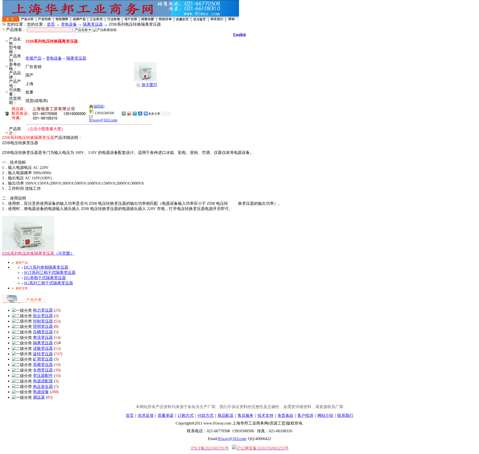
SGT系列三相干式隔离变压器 (50, 272)
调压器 (39, 397)
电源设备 (41, 392)
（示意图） (38, 253)
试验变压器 (43, 348)
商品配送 (226, 415)
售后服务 (245, 415)
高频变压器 (43, 364)
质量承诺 (166, 415)
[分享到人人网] (140, 113)
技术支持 (265, 415)
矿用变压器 (43, 359)
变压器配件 (43, 375)
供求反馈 (146, 415)
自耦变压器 (43, 332)
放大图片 (149, 85)
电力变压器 (43, 310)
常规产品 (33, 58)
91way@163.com (103, 120)
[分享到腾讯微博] (134, 113)
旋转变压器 (43, 354)
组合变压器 (43, 316)
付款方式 (206, 415)
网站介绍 (325, 415)
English (239, 34)
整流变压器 (43, 337)
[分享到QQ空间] (123, 113)
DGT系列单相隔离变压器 (46, 267)
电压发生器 (43, 386)
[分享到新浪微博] (129, 113)
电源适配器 (43, 381)
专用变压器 (43, 370)
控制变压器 (43, 321)
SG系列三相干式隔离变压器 (48, 283)
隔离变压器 (93, 24)
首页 (51, 24)
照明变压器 (43, 326)
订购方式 (186, 415)
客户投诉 (305, 415)
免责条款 (285, 415)
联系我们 (345, 415)
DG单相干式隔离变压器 (45, 278)
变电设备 (69, 24)
